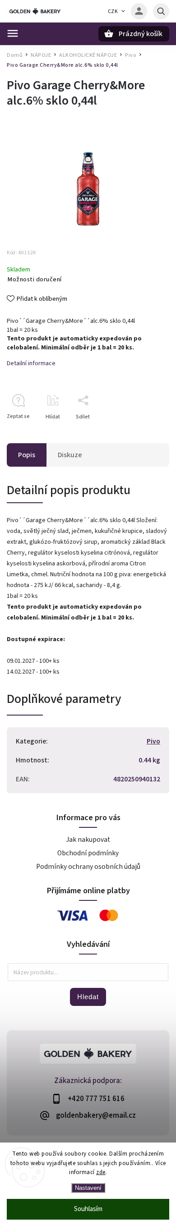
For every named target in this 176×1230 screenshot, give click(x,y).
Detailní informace (31, 363)
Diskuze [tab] (70, 455)
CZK (113, 11)
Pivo (153, 741)
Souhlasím (88, 1209)
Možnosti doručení (35, 279)
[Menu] (12, 33)
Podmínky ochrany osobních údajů (88, 867)
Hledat (88, 997)
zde (101, 1172)
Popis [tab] (26, 455)
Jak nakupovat (88, 839)
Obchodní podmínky (88, 853)
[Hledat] (161, 11)
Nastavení (88, 1187)
